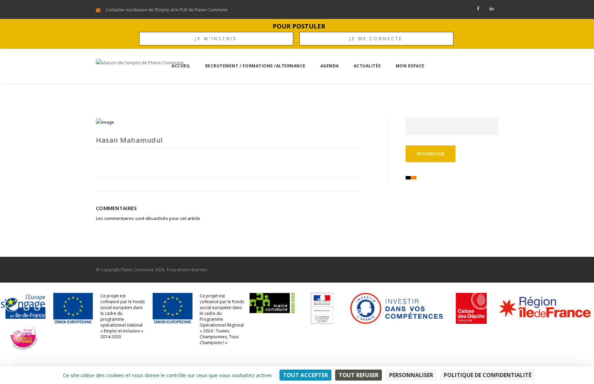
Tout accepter (305, 375)
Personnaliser (411, 375)
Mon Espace (410, 66)
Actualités (367, 66)
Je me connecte (376, 38)
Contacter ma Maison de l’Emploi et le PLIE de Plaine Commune (167, 10)
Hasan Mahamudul (129, 140)
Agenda (329, 66)
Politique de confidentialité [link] (487, 375)
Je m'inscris (216, 38)
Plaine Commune (137, 270)
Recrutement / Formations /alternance (255, 66)
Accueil (181, 66)
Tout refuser (358, 375)
